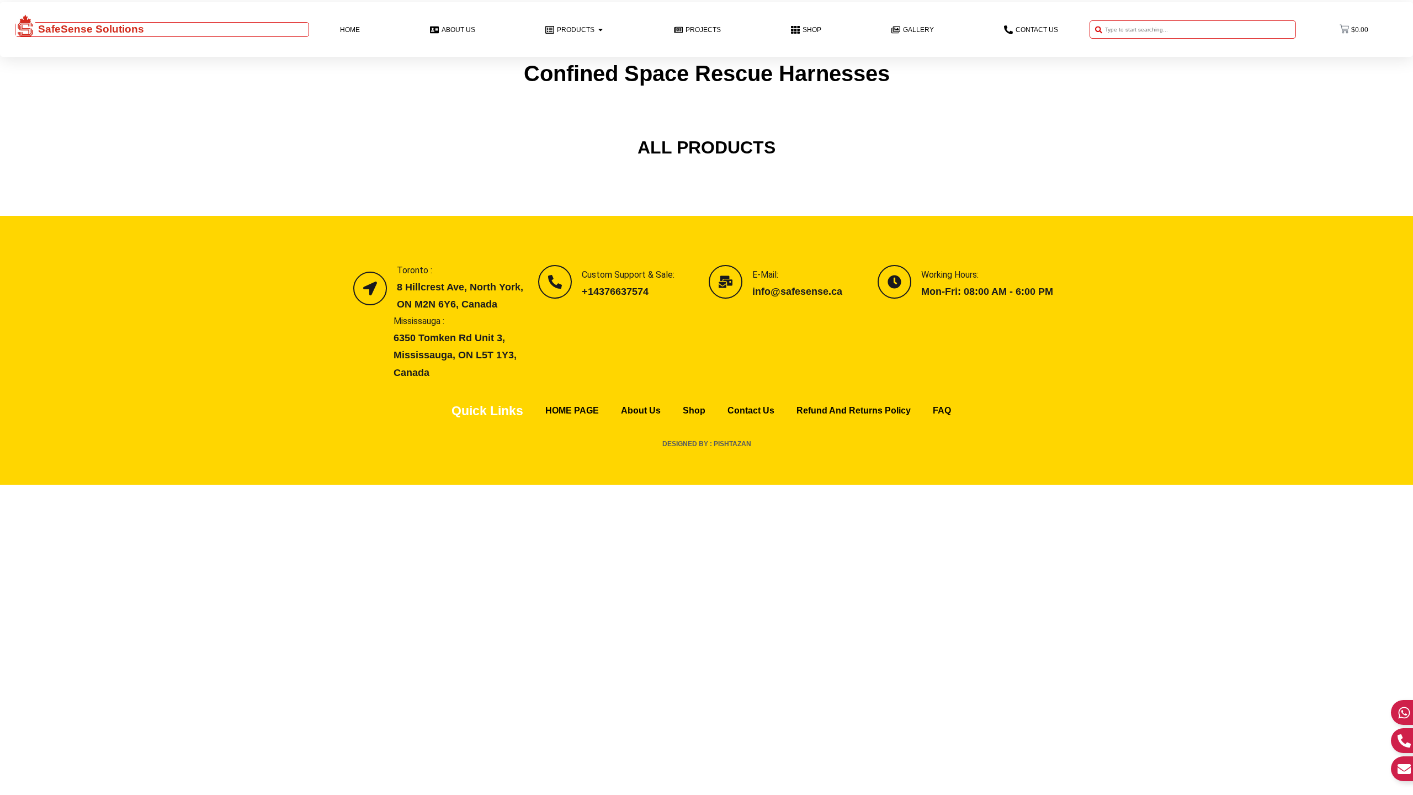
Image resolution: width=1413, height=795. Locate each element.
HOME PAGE (572, 410)
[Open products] (600, 30)
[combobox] (1193, 29)
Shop (694, 410)
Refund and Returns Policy (853, 410)
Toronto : (414, 270)
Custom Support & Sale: (628, 274)
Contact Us (750, 410)
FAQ (942, 410)
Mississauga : (419, 321)
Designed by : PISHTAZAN (706, 444)
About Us (641, 410)
